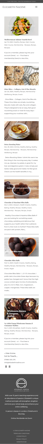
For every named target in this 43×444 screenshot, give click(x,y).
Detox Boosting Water (12, 144)
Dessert (16, 205)
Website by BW (21, 442)
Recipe (33, 45)
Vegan (11, 268)
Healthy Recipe (19, 42)
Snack (20, 94)
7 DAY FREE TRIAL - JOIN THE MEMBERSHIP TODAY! (21, 1)
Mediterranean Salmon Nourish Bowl (18, 39)
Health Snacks (25, 205)
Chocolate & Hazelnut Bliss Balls (16, 202)
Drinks (17, 147)
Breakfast (16, 328)
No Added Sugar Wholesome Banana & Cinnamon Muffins (18, 324)
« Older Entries (9, 353)
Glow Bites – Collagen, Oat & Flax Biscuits (20, 89)
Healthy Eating (25, 147)
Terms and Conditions (21, 433)
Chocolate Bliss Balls (12, 260)
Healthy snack (26, 208)
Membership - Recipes (22, 45)
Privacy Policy (21, 439)
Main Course (30, 42)
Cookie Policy (21, 436)
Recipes (7, 48)
